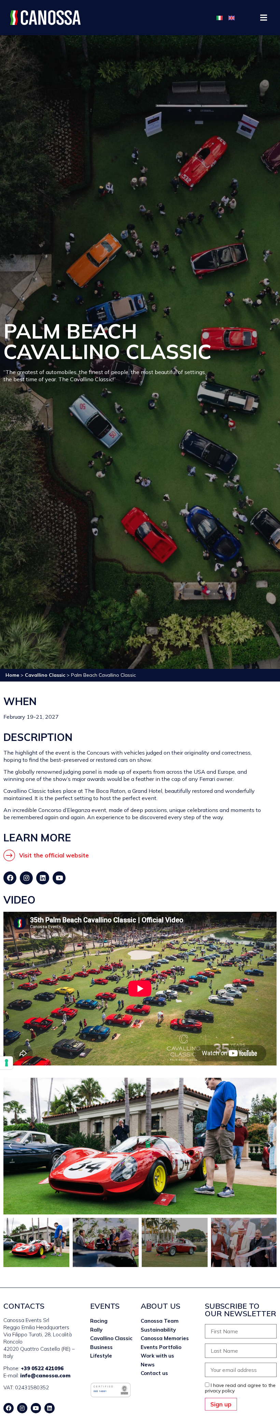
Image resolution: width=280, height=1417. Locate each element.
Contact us (154, 1373)
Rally (96, 1329)
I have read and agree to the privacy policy (240, 1388)
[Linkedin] (42, 877)
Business (101, 1347)
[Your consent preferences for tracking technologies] (6, 1062)
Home (12, 675)
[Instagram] (26, 877)
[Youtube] (59, 877)
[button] (264, 18)
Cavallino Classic (45, 675)
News (148, 1364)
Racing (99, 1321)
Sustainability (158, 1329)
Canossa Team (160, 1321)
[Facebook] (9, 877)
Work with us (157, 1355)
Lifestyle (101, 1355)
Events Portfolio (161, 1347)
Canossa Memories (165, 1338)
